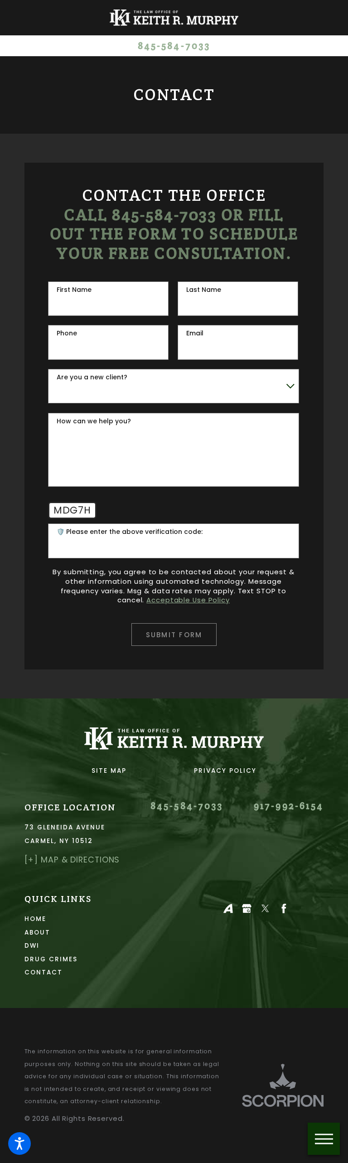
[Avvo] (228, 908)
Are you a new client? (92, 377)
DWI (31, 945)
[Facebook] (284, 908)
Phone (67, 333)
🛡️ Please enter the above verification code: (130, 532)
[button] (19, 1143)
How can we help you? (94, 421)
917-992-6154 (289, 806)
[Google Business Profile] (246, 908)
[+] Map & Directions (72, 859)
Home (35, 919)
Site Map (109, 770)
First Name (74, 290)
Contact (43, 972)
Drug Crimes (50, 959)
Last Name (203, 290)
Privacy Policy (225, 770)
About (37, 932)
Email (194, 333)
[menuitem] (92, 919)
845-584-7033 (174, 46)
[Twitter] (265, 908)
